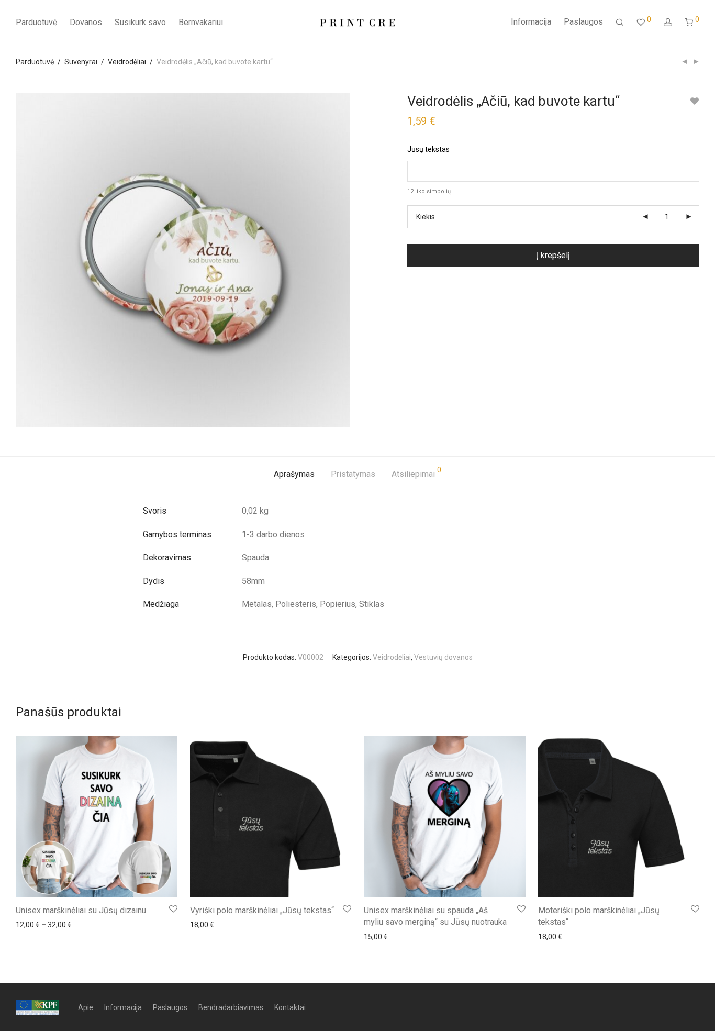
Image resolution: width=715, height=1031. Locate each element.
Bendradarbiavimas (230, 1007)
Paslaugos (583, 22)
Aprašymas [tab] (294, 474)
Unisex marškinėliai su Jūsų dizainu (81, 910)
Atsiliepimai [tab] (416, 472)
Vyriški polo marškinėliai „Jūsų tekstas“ (262, 910)
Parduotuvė (36, 22)
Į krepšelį (553, 255)
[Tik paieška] (619, 22)
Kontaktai (290, 1007)
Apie (85, 1007)
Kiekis (425, 217)
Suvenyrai (80, 62)
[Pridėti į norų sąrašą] (694, 101)
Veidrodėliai (127, 62)
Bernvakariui (200, 22)
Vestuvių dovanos (443, 657)
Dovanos (86, 22)
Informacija (531, 22)
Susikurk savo (140, 22)
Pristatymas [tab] (353, 474)
